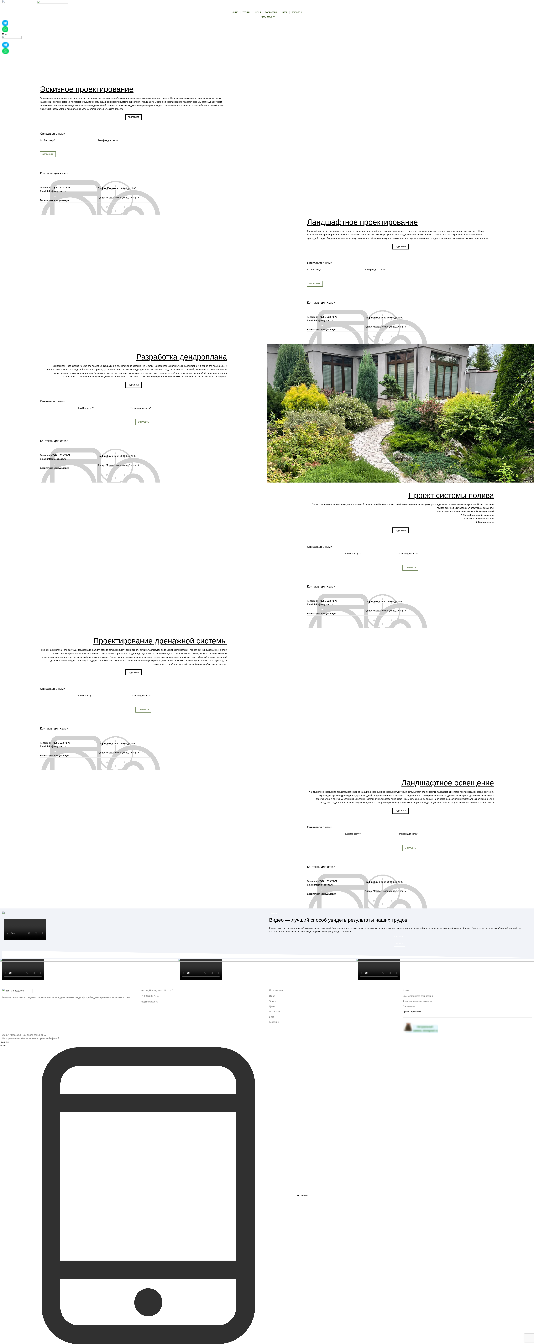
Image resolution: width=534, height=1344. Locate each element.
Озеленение (409, 1006)
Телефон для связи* (108, 140)
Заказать (133, 124)
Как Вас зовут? (47, 140)
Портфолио (399, 936)
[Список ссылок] (200, 996)
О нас (272, 996)
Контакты (274, 1022)
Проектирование (412, 1011)
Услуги (399, 944)
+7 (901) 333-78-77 (60, 187)
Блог (271, 1017)
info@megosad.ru (56, 191)
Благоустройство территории (418, 996)
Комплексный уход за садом (417, 1001)
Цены (272, 1006)
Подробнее (133, 117)
